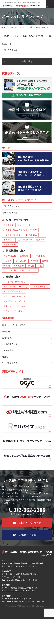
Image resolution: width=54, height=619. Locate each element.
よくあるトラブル (9, 344)
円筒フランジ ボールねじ (15, 286)
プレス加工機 (9, 270)
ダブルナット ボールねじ (15, 306)
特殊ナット (7, 44)
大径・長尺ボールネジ (11, 206)
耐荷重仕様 (31, 235)
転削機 (6, 265)
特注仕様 (40, 239)
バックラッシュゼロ (13, 235)
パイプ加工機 (38, 256)
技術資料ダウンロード (29, 535)
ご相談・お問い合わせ (30, 522)
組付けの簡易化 (25, 239)
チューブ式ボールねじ (14, 291)
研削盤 (31, 265)
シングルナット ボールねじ (16, 301)
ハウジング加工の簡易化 (15, 230)
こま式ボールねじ (39, 286)
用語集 (5, 357)
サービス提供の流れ (10, 363)
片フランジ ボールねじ (14, 282)
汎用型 (33, 230)
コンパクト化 (24, 225)
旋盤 (40, 265)
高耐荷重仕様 (9, 244)
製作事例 (6, 331)
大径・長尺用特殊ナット (12, 50)
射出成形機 (18, 265)
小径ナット (8, 239)
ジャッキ (7, 261)
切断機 (45, 261)
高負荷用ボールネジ (10, 212)
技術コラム (7, 338)
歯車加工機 (21, 261)
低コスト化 (8, 225)
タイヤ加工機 (9, 256)
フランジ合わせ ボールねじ (16, 296)
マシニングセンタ (28, 270)
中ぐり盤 (34, 261)
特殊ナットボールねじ (14, 311)
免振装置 (24, 256)
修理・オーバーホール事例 (13, 325)
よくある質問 (8, 350)
